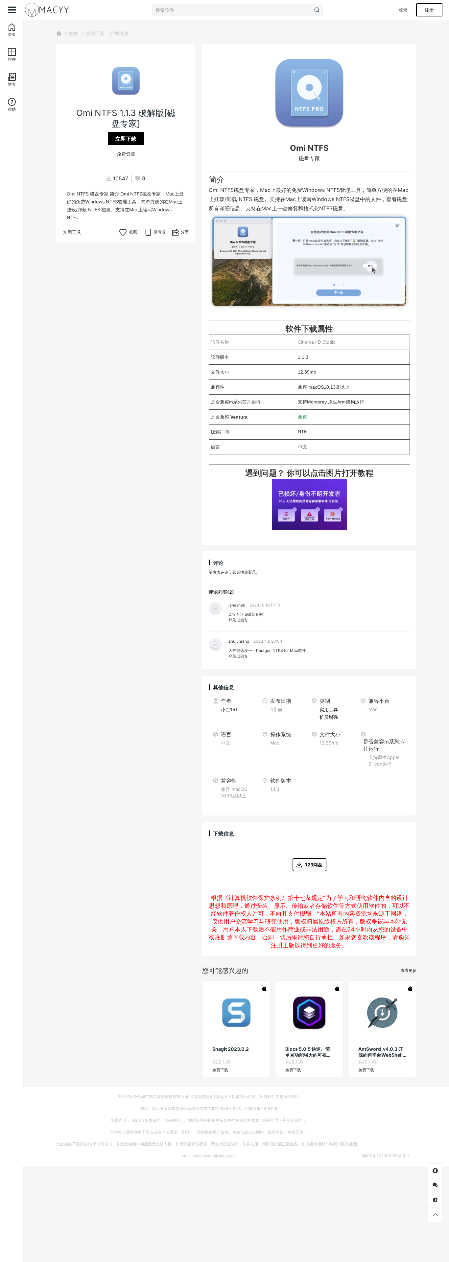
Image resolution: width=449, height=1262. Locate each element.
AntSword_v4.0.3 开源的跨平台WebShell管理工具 (380, 1052)
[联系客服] (435, 1171)
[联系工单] (435, 1185)
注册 (429, 9)
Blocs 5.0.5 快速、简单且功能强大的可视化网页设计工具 (308, 1052)
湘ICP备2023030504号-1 (386, 1155)
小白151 (229, 709)
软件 (73, 33)
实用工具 (95, 33)
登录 (403, 9)
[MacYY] (56, 10)
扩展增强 (119, 33)
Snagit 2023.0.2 (230, 1049)
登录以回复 (238, 620)
